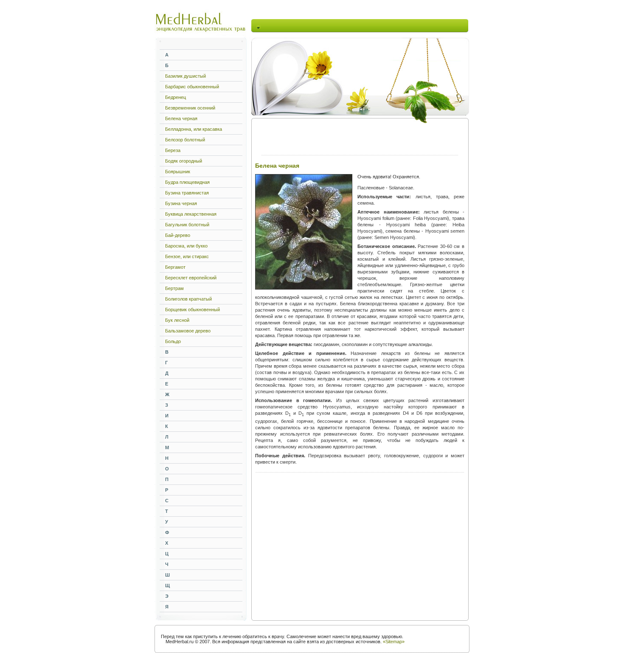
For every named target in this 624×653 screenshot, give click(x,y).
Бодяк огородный (183, 160)
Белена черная (181, 118)
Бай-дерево (177, 235)
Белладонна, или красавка (193, 129)
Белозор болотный (185, 139)
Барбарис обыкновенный (192, 86)
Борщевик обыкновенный (192, 309)
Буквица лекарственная (190, 214)
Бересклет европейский (190, 277)
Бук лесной (177, 320)
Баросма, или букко (186, 245)
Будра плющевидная (187, 182)
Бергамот (175, 267)
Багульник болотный (187, 224)
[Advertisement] (361, 26)
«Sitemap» (394, 641)
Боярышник (177, 171)
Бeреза (172, 150)
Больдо (173, 341)
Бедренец (175, 97)
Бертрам (174, 288)
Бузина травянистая (187, 192)
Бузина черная (181, 203)
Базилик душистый (185, 76)
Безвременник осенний (190, 107)
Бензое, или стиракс (187, 256)
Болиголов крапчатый (188, 298)
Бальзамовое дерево (188, 330)
